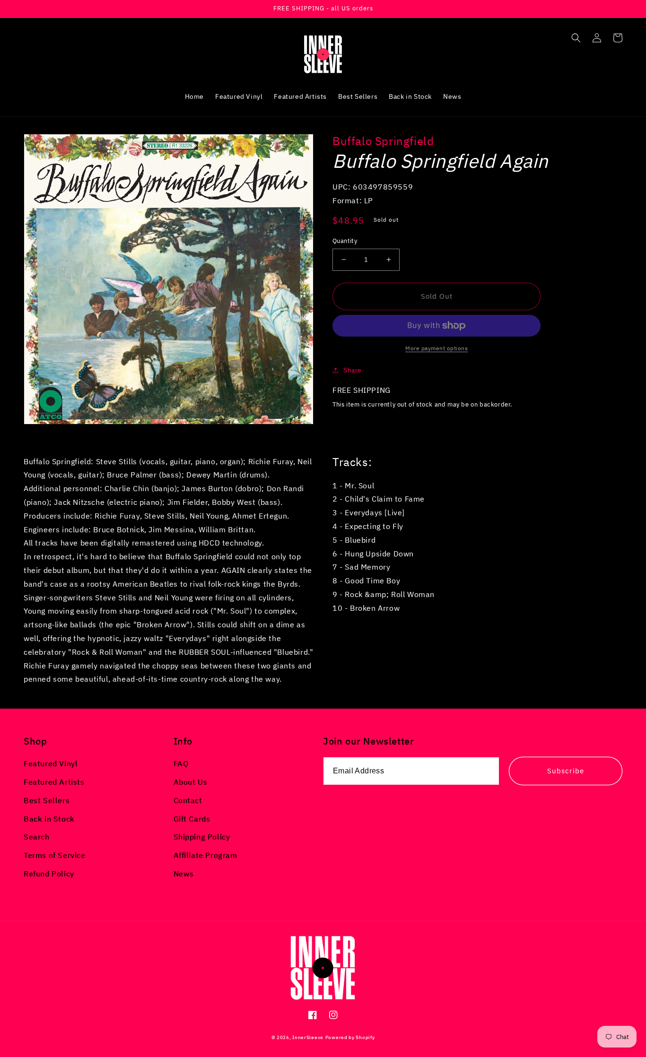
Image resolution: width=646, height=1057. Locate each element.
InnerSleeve (307, 1037)
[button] (576, 37)
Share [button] (352, 370)
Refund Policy (49, 873)
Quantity (344, 241)
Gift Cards (192, 818)
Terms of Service (55, 855)
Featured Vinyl (51, 763)
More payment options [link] (436, 348)
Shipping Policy (202, 836)
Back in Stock (49, 818)
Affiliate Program (205, 855)
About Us (191, 782)
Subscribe (565, 770)
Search (37, 836)
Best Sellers (47, 800)
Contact (188, 800)
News (184, 873)
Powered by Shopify (350, 1037)
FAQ (181, 763)
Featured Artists (54, 782)
